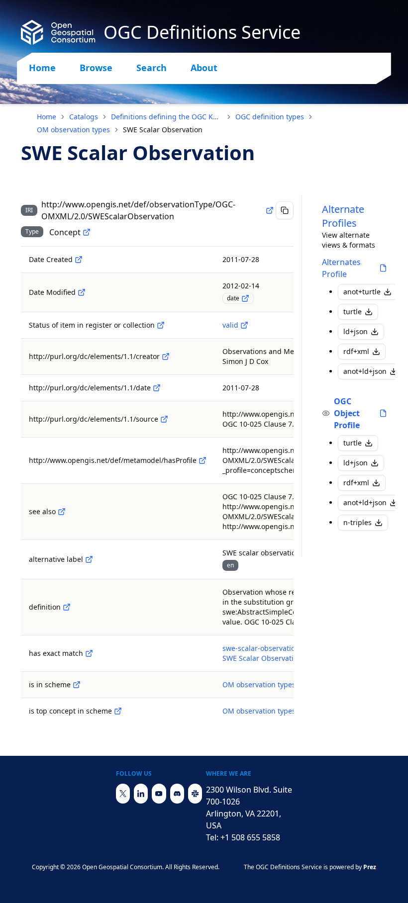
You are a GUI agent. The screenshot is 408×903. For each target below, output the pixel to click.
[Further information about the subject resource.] (62, 512)
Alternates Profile (341, 268)
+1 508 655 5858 (250, 837)
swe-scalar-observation (261, 648)
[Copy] (285, 210)
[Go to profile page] (383, 268)
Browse (96, 68)
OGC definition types (269, 116)
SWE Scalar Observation (262, 658)
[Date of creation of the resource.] (79, 260)
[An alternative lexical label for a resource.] (89, 559)
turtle (352, 311)
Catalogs (83, 116)
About (204, 68)
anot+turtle (362, 291)
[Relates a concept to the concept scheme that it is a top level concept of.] (118, 711)
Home (42, 68)
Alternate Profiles (343, 216)
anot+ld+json (365, 371)
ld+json (355, 331)
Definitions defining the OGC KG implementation (166, 116)
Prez (369, 867)
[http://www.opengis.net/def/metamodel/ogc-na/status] (161, 325)
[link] (163, 130)
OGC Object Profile (347, 413)
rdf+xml (356, 351)
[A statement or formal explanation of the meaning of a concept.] (67, 607)
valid (230, 325)
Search (151, 68)
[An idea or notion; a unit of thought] (87, 232)
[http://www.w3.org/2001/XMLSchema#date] (245, 298)
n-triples (357, 522)
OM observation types (73, 129)
